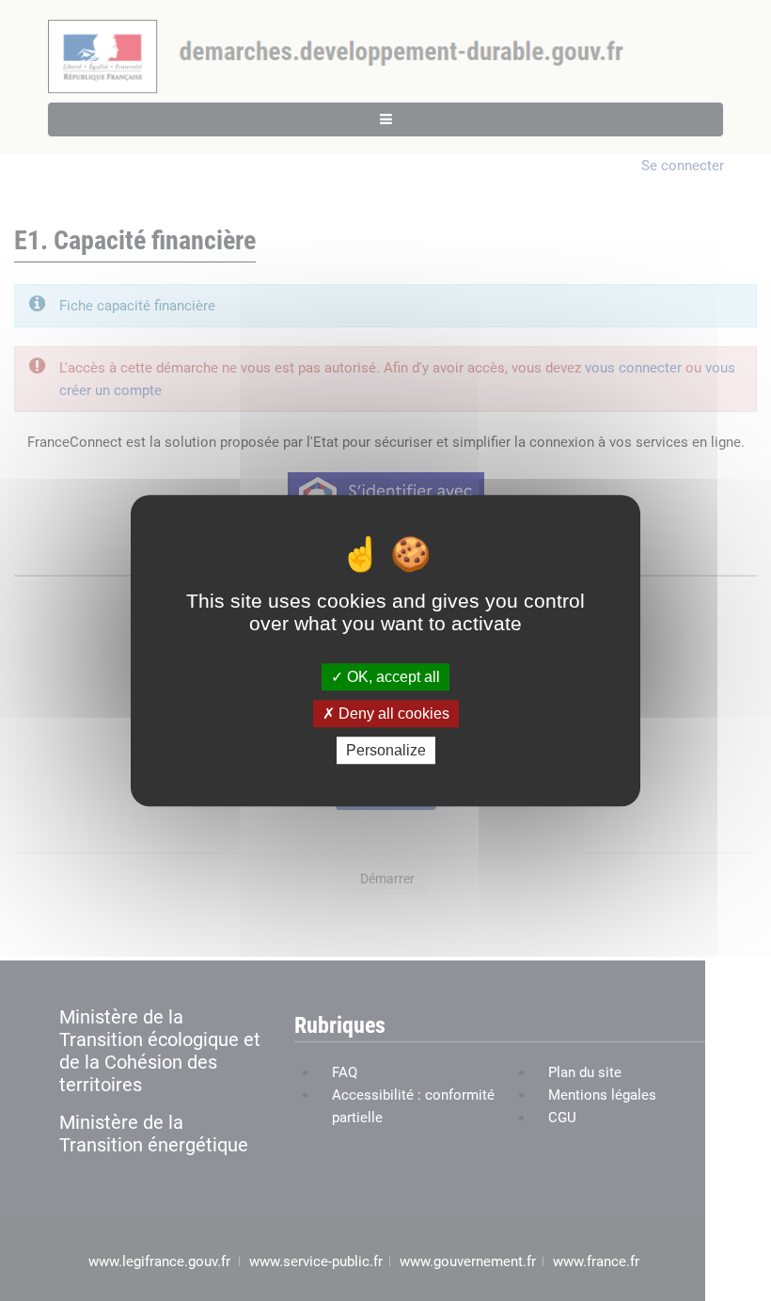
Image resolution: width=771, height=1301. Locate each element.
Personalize (386, 750)
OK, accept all (391, 677)
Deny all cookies (392, 714)
